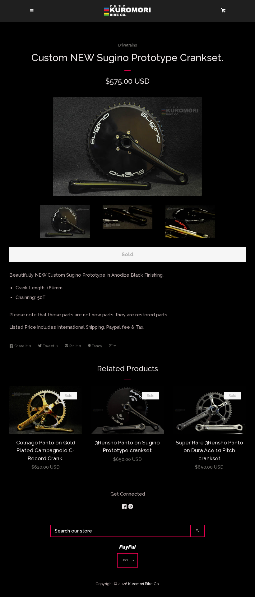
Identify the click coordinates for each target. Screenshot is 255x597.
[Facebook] (125, 507)
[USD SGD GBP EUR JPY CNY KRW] (127, 561)
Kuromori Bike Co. (144, 584)
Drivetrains (127, 45)
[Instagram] (130, 507)
